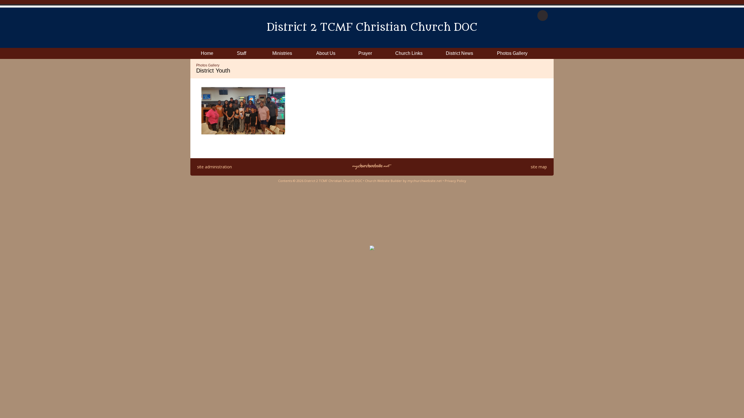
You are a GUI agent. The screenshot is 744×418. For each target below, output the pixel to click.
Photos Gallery (207, 65)
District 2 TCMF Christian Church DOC (372, 27)
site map (539, 167)
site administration (214, 167)
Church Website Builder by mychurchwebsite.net (403, 181)
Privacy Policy (455, 181)
